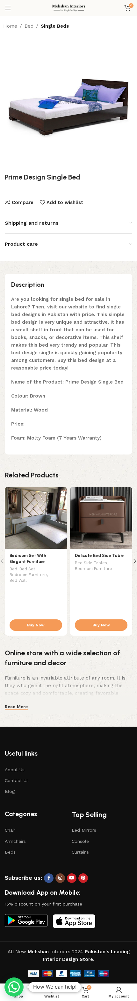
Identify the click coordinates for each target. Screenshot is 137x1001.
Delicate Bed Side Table (99, 555)
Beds (10, 852)
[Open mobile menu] (8, 8)
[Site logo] (69, 8)
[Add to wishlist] (61, 492)
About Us (15, 769)
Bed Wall (18, 580)
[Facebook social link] (49, 878)
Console (80, 841)
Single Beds (55, 26)
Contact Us (17, 780)
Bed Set (27, 569)
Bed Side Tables (91, 562)
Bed (29, 26)
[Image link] (26, 920)
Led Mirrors (84, 830)
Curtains (80, 852)
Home (10, 26)
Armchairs (15, 841)
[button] (14, 987)
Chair (10, 830)
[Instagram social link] (60, 878)
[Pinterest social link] (83, 878)
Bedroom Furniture (28, 574)
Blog (10, 791)
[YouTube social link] (71, 878)
